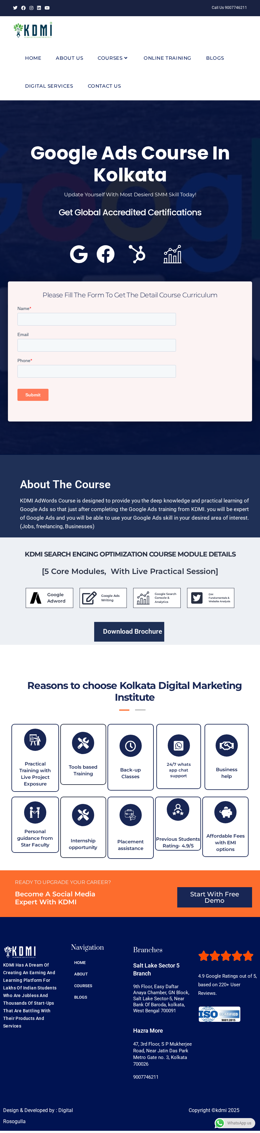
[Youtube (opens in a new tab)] (47, 8)
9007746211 (146, 1077)
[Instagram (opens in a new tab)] (31, 8)
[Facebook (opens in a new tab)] (23, 8)
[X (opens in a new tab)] (16, 8)
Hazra (148, 1030)
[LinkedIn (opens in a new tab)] (39, 8)
